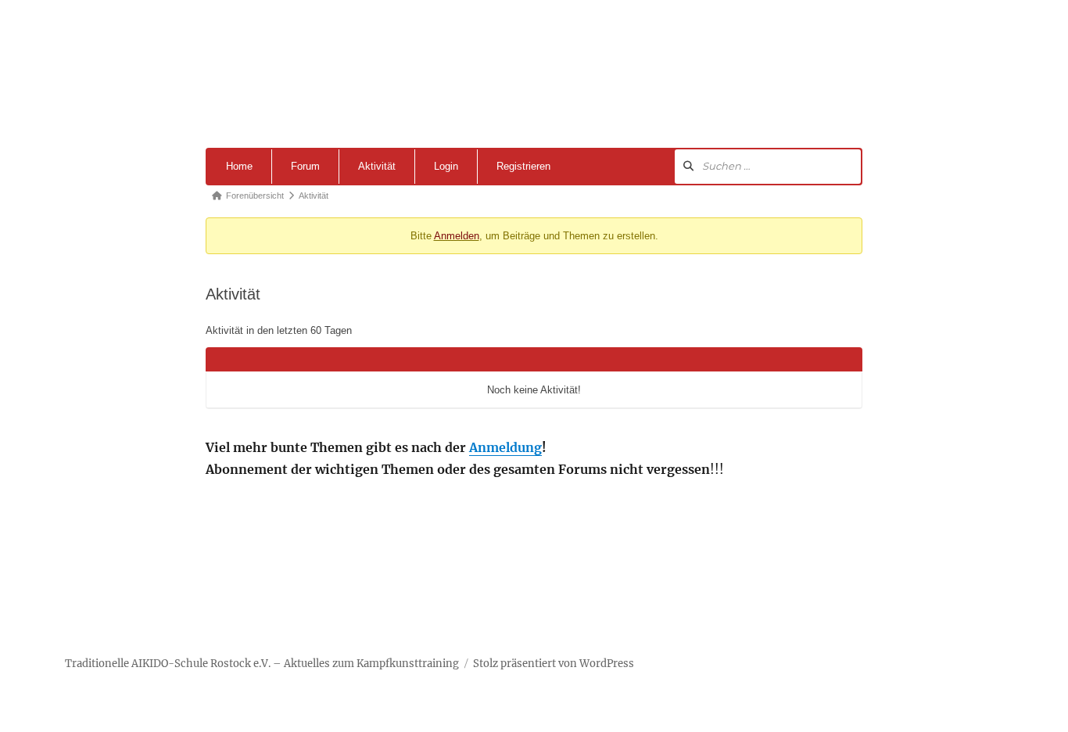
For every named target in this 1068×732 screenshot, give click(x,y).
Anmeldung (505, 447)
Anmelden (456, 236)
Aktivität (377, 166)
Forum (305, 166)
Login (446, 166)
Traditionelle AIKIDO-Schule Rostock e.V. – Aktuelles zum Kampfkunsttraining (262, 663)
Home (239, 166)
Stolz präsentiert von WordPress (553, 663)
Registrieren (523, 166)
